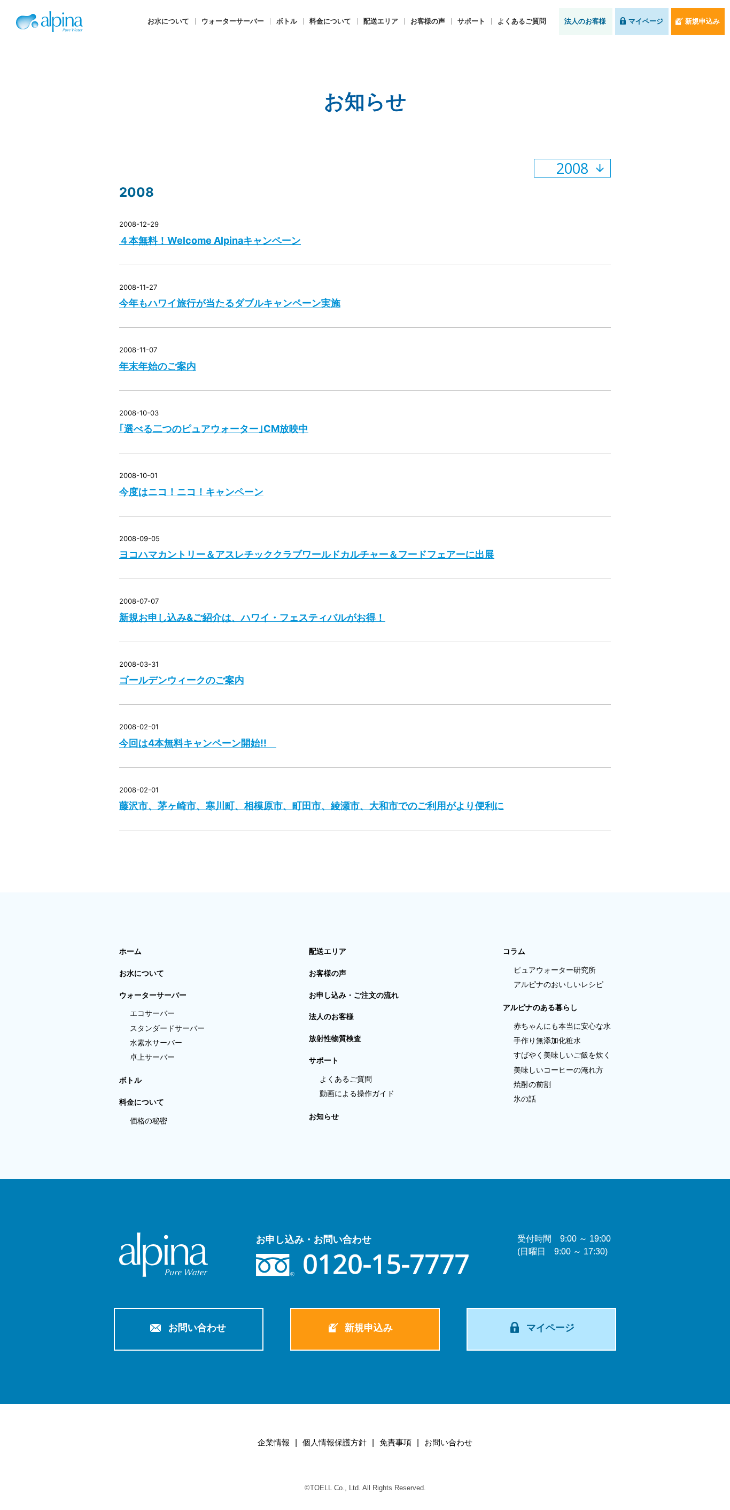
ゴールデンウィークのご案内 (181, 679)
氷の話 (525, 1099)
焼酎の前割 (532, 1084)
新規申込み (702, 21)
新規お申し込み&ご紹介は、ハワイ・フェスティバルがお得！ (252, 617)
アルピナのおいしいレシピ (558, 984)
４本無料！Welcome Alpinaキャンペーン (210, 240)
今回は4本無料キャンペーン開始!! (197, 743)
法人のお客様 (585, 21)
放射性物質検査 (335, 1038)
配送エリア (380, 21)
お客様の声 (427, 21)
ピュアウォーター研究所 (555, 970)
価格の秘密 (148, 1120)
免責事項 (395, 1442)
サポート (471, 21)
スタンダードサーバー (167, 1028)
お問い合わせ (197, 1327)
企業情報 (274, 1442)
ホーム (130, 951)
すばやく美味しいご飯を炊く (562, 1055)
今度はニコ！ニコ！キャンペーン (191, 491)
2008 (572, 168)
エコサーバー (152, 1013)
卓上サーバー (152, 1057)
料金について (330, 21)
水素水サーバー (156, 1042)
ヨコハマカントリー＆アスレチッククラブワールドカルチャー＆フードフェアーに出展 (306, 554)
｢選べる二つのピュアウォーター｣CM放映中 (213, 428)
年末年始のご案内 (157, 366)
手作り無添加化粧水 (547, 1040)
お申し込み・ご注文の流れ (354, 995)
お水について (168, 21)
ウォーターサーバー (232, 21)
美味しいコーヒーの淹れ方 (558, 1070)
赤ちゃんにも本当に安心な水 (562, 1026)
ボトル (286, 21)
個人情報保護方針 (334, 1442)
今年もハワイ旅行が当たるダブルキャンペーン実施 (229, 303)
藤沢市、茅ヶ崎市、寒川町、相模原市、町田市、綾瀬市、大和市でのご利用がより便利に (311, 805)
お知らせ (324, 1116)
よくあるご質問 (522, 21)
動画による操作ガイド (357, 1093)
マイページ (645, 21)
